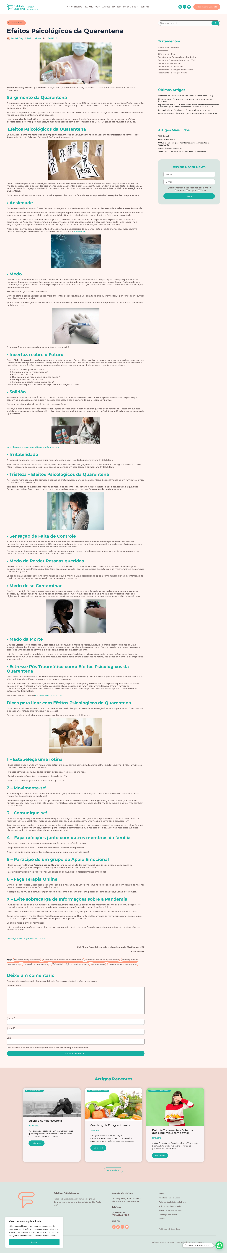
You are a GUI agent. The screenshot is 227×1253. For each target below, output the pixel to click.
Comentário (14, 986)
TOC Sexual (163, 136)
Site (9, 1038)
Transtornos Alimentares (169, 63)
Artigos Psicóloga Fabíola (170, 1206)
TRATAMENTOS (91, 7)
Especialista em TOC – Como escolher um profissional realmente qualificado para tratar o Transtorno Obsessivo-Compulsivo (188, 105)
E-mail (11, 1028)
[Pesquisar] (215, 23)
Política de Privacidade (169, 1229)
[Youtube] (189, 7)
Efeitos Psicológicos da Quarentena (70, 964)
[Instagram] (180, 7)
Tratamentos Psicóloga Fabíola (172, 1202)
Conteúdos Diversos (16, 23)
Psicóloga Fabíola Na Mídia (170, 1210)
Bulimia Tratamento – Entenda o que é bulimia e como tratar (173, 1131)
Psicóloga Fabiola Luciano (170, 1198)
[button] (219, 1245)
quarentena (98, 964)
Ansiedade (79, 231)
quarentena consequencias (122, 964)
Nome (11, 1018)
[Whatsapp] (114, 1227)
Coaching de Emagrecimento (110, 1125)
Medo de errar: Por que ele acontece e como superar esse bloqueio (185, 100)
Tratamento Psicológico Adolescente (175, 69)
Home (161, 1194)
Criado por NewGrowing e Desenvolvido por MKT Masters (177, 1242)
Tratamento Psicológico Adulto (172, 73)
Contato (162, 1219)
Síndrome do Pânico (168, 54)
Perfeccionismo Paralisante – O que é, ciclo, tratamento (184, 110)
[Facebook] (184, 7)
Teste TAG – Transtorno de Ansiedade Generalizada (182, 152)
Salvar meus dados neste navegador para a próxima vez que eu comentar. (49, 1048)
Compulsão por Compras (170, 148)
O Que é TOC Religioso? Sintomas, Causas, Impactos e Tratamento (183, 144)
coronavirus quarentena (36, 964)
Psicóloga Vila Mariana (169, 1215)
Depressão (163, 51)
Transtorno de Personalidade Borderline (177, 57)
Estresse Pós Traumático (48, 695)
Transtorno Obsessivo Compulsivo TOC (176, 60)
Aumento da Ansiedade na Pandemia (63, 959)
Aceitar (34, 1242)
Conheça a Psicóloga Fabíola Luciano (26, 938)
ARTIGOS (106, 7)
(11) (120, 1215)
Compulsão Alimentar (168, 47)
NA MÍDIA (116, 7)
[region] (34, 1232)
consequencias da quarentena (102, 959)
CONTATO (145, 7)
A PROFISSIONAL (74, 7)
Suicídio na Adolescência (45, 1120)
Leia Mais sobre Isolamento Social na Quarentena (33, 447)
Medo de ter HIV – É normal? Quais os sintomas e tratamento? (187, 113)
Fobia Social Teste (166, 139)
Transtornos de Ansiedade (170, 66)
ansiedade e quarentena (27, 959)
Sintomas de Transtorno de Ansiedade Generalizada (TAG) (185, 96)
